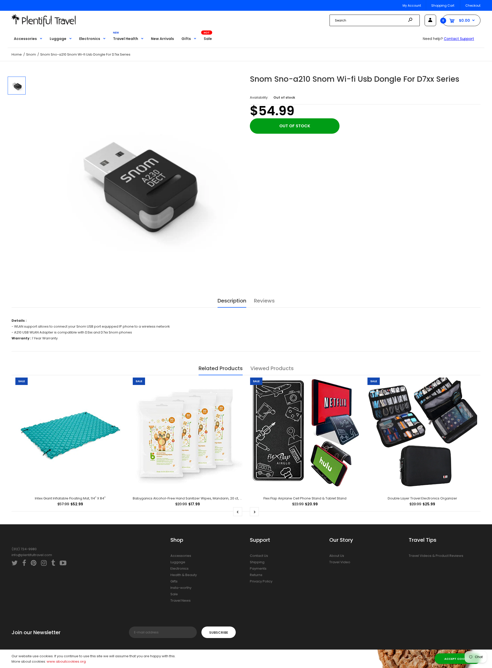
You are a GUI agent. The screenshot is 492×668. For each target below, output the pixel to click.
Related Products (221, 368)
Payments (258, 568)
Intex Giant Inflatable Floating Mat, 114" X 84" (70, 498)
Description (232, 300)
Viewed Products (272, 368)
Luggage (177, 562)
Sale (174, 594)
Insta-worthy (180, 587)
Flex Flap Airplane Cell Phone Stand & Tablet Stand (304, 498)
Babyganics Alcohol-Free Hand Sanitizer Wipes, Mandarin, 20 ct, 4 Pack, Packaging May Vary (209, 498)
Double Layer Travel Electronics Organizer (422, 498)
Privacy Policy (261, 581)
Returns (256, 574)
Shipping (257, 562)
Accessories (180, 555)
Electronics (179, 568)
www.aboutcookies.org (66, 661)
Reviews (264, 300)
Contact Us (259, 555)
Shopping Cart (442, 5)
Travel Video (339, 562)
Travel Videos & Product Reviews (436, 555)
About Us (336, 555)
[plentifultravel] (44, 25)
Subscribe (218, 632)
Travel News (180, 600)
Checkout (472, 5)
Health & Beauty (183, 574)
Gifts (174, 581)
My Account (412, 5)
